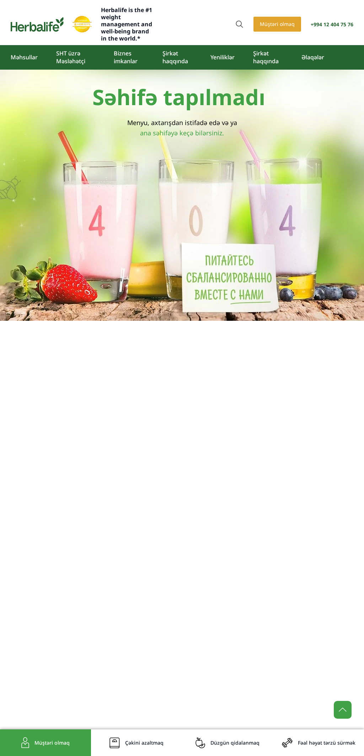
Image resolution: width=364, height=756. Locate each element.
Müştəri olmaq (277, 24)
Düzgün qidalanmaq (234, 742)
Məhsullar (24, 57)
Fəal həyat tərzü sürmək (326, 742)
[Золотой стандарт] (82, 24)
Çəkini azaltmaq (144, 742)
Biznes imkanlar (126, 57)
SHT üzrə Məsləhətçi (70, 57)
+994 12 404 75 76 (332, 24)
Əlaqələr (312, 57)
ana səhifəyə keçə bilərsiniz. (182, 133)
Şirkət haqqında (175, 57)
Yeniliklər (222, 57)
